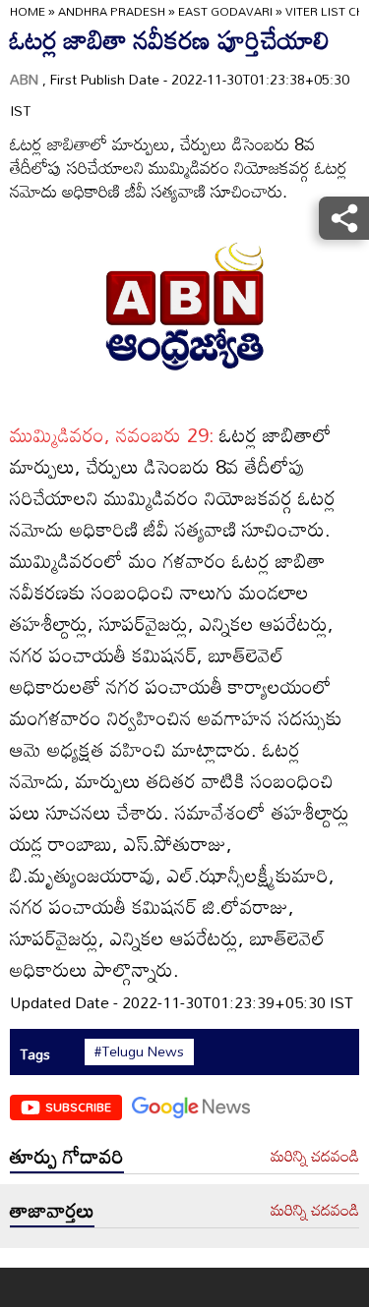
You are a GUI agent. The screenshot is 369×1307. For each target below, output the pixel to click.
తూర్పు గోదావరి (67, 1155)
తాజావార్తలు (52, 1209)
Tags (35, 1054)
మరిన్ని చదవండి (315, 1156)
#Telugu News (139, 1051)
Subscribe (78, 1106)
